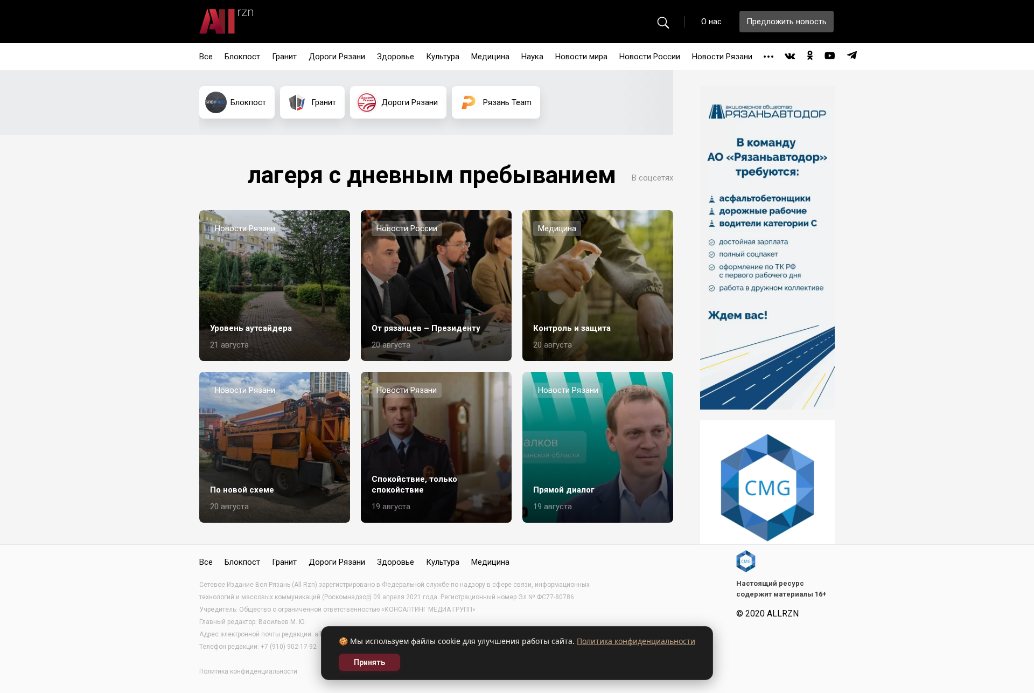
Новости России (649, 56)
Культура (442, 56)
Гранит (284, 56)
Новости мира (581, 56)
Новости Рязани (722, 56)
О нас (711, 21)
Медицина (490, 56)
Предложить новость (786, 21)
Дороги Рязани (337, 56)
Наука (532, 56)
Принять (369, 662)
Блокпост (242, 56)
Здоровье (395, 56)
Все (206, 56)
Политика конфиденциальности (636, 641)
